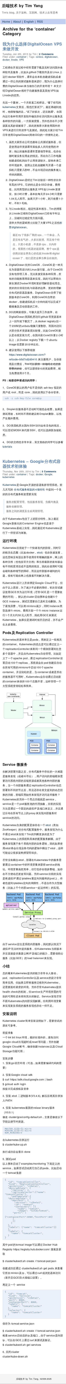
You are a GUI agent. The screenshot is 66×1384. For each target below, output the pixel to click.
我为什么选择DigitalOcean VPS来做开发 (32, 46)
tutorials (7, 446)
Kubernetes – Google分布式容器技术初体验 (32, 463)
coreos (39, 56)
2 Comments (46, 54)
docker (6, 59)
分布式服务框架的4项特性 (29, 489)
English (29, 21)
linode (14, 59)
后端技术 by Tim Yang (22, 5)
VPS (21, 59)
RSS (40, 21)
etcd (39, 552)
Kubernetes (9, 485)
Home (6, 21)
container (21, 56)
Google (48, 474)
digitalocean (51, 56)
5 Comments (49, 471)
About (17, 21)
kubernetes (9, 107)
